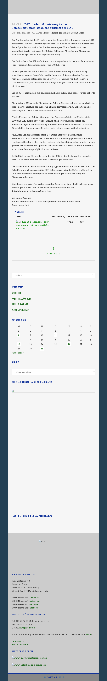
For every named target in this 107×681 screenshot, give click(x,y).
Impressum (18, 641)
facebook (33, 607)
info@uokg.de (27, 627)
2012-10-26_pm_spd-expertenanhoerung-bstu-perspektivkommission (32, 225)
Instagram (34, 601)
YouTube (33, 604)
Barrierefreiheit (21, 644)
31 (42, 348)
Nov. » (21, 352)
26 (69, 344)
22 (18, 344)
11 (55, 335)
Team (89, 634)
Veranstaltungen (20, 309)
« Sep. (14, 352)
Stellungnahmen (20, 304)
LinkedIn (33, 597)
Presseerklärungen (52, 32)
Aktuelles (16, 293)
